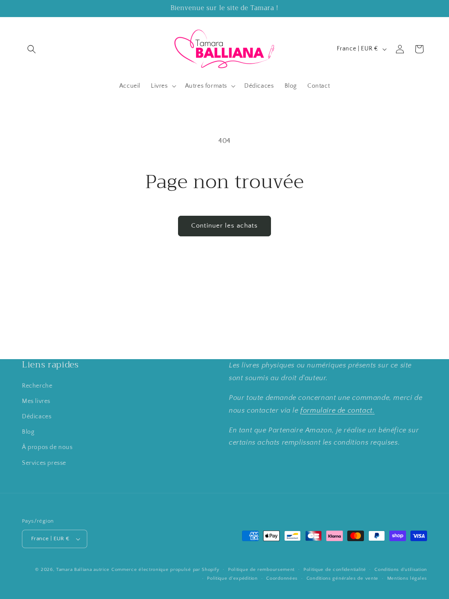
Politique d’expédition (232, 578)
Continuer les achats (224, 225)
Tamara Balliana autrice (83, 569)
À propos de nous (47, 447)
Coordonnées (282, 578)
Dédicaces (36, 416)
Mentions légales (407, 578)
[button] (31, 49)
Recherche (37, 385)
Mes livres (36, 401)
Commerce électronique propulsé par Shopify (165, 569)
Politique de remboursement (261, 569)
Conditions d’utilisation (400, 569)
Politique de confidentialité (334, 569)
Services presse (44, 463)
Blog (28, 431)
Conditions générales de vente (342, 578)
